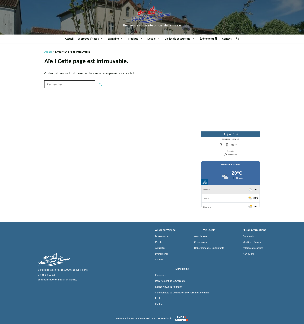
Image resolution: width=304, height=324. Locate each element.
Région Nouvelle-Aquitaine (169, 287)
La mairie (113, 38)
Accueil (69, 38)
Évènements (161, 254)
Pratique (133, 38)
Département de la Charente (170, 281)
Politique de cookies (253, 248)
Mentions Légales (252, 242)
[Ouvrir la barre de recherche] (237, 39)
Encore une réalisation (163, 318)
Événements (207, 38)
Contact (226, 38)
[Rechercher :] (70, 84)
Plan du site (248, 254)
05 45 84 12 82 (46, 274)
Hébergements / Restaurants (209, 248)
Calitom (159, 304)
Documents (248, 236)
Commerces (200, 242)
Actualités (160, 248)
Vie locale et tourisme (177, 38)
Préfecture (160, 275)
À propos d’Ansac (88, 38)
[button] (102, 39)
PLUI (157, 298)
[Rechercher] (100, 84)
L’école (151, 38)
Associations (200, 236)
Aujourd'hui (231, 134)
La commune (161, 236)
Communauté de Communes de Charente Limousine (182, 293)
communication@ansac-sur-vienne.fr (58, 279)
